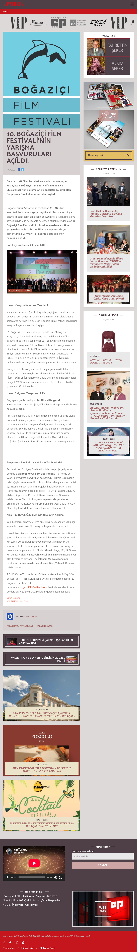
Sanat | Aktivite (13, 598)
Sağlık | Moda (30, 900)
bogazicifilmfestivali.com (33, 587)
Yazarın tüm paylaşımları (20, 626)
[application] (34, 863)
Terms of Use (9, 948)
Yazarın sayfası (45, 626)
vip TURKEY (31, 616)
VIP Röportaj (51, 900)
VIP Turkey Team (47, 948)
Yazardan (7, 905)
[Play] (7, 877)
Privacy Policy (27, 948)
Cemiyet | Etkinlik (14, 896)
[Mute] (55, 877)
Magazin (51, 896)
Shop (40, 900)
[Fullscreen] (60, 877)
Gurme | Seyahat (35, 896)
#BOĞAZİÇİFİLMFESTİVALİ (18, 601)
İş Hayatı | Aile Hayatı (25, 904)
